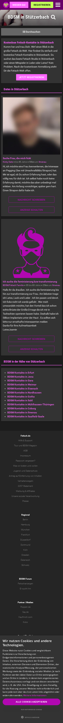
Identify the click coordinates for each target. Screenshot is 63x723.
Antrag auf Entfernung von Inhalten (25, 476)
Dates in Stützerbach (16, 89)
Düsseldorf (25, 540)
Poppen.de (25, 607)
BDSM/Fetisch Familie (13, 285)
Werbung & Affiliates (25, 491)
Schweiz (25, 565)
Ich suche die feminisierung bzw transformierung (30, 281)
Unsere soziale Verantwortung (25, 496)
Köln (25, 550)
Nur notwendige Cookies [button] (31, 709)
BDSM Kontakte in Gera (20, 380)
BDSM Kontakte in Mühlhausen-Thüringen (30, 404)
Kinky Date (8, 162)
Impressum (25, 455)
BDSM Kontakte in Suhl (20, 400)
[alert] (31, 679)
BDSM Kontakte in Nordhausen (24, 392)
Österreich (25, 560)
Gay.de (25, 612)
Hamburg (25, 524)
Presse (25, 501)
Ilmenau (42, 162)
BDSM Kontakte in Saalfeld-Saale (25, 416)
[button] (31, 717)
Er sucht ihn (25, 588)
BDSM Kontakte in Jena (20, 376)
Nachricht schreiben (31, 199)
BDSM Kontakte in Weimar (21, 384)
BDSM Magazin (30, 445)
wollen (34, 466)
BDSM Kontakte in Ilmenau (22, 412)
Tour (16, 445)
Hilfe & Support (25, 440)
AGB (25, 450)
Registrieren (42, 4)
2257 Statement (25, 486)
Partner (21, 602)
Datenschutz (31, 471)
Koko (25, 622)
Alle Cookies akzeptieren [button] (31, 701)
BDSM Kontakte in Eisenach (22, 388)
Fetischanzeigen (25, 583)
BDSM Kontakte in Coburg (21, 408)
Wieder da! (19, 4)
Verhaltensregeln (25, 481)
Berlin (25, 519)
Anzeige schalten (31, 209)
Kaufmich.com (25, 617)
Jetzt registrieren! (31, 77)
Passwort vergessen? (25, 461)
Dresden (25, 555)
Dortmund (25, 545)
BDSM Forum (25, 579)
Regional (25, 515)
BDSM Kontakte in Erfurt (20, 372)
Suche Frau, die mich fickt (17, 158)
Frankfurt (25, 535)
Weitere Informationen (34, 695)
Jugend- (17, 471)
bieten (24, 466)
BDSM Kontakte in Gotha (21, 396)
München (25, 529)
